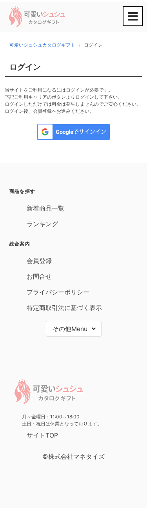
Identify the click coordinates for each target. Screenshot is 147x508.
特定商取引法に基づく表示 (64, 308)
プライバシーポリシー (58, 292)
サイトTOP (42, 435)
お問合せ (39, 276)
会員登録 (39, 261)
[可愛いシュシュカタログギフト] (37, 26)
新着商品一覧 (45, 208)
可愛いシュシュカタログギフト (42, 45)
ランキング (42, 224)
